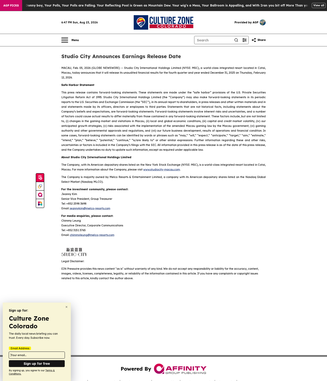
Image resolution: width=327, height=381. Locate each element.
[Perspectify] (40, 186)
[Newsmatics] (40, 203)
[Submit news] (40, 178)
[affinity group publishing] (40, 195)
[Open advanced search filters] (244, 40)
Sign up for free (37, 363)
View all (318, 5)
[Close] (66, 307)
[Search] (236, 40)
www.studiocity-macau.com (161, 169)
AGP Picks (11, 5)
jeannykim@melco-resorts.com (90, 208)
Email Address (20, 348)
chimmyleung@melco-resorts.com (92, 235)
